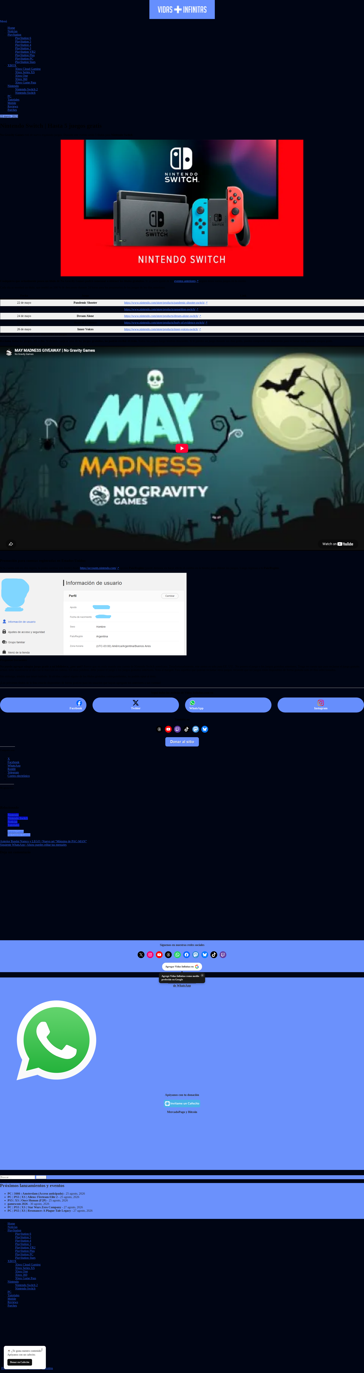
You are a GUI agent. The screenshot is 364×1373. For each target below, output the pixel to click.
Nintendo (13, 85)
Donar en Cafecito (19, 1362)
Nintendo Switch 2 (26, 89)
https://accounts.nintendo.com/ (98, 568)
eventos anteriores (185, 281)
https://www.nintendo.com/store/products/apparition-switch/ (159, 309)
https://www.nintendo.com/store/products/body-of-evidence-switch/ (164, 322)
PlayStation (14, 34)
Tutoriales (13, 99)
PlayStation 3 (23, 48)
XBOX (12, 65)
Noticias (12, 31)
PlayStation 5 (23, 41)
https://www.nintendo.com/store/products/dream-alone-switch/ (161, 316)
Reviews (13, 106)
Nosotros (47, 1368)
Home (11, 27)
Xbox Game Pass (25, 82)
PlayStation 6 (23, 38)
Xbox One (21, 75)
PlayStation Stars (25, 62)
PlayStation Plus (25, 55)
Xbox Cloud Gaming (28, 68)
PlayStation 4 (23, 45)
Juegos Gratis (16, 831)
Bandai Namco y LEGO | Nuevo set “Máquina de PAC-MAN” (43, 841)
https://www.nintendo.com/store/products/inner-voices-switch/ (161, 329)
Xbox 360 (21, 79)
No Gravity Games (19, 834)
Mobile (12, 103)
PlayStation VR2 (25, 51)
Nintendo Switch (25, 92)
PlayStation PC (24, 58)
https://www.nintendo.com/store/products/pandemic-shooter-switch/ (164, 302)
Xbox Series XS (25, 72)
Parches (12, 109)
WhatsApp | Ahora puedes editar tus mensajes (33, 844)
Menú (3, 21)
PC (9, 96)
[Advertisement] (114, 1143)
